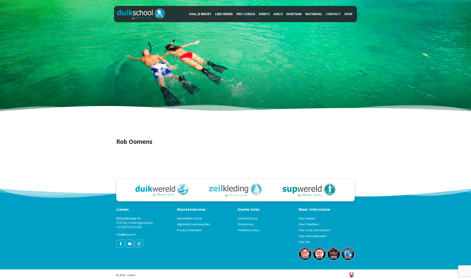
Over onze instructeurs (314, 230)
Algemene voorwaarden (193, 224)
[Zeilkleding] (235, 190)
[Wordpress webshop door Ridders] (351, 274)
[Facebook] (120, 243)
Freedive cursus (248, 230)
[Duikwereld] (161, 190)
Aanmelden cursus (189, 218)
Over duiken (306, 218)
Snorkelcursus (248, 218)
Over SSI (304, 242)
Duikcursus (245, 224)
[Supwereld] (309, 190)
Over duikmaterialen (312, 236)
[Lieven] (141, 14)
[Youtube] (129, 243)
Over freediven (308, 224)
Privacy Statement (189, 230)
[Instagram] (139, 243)
